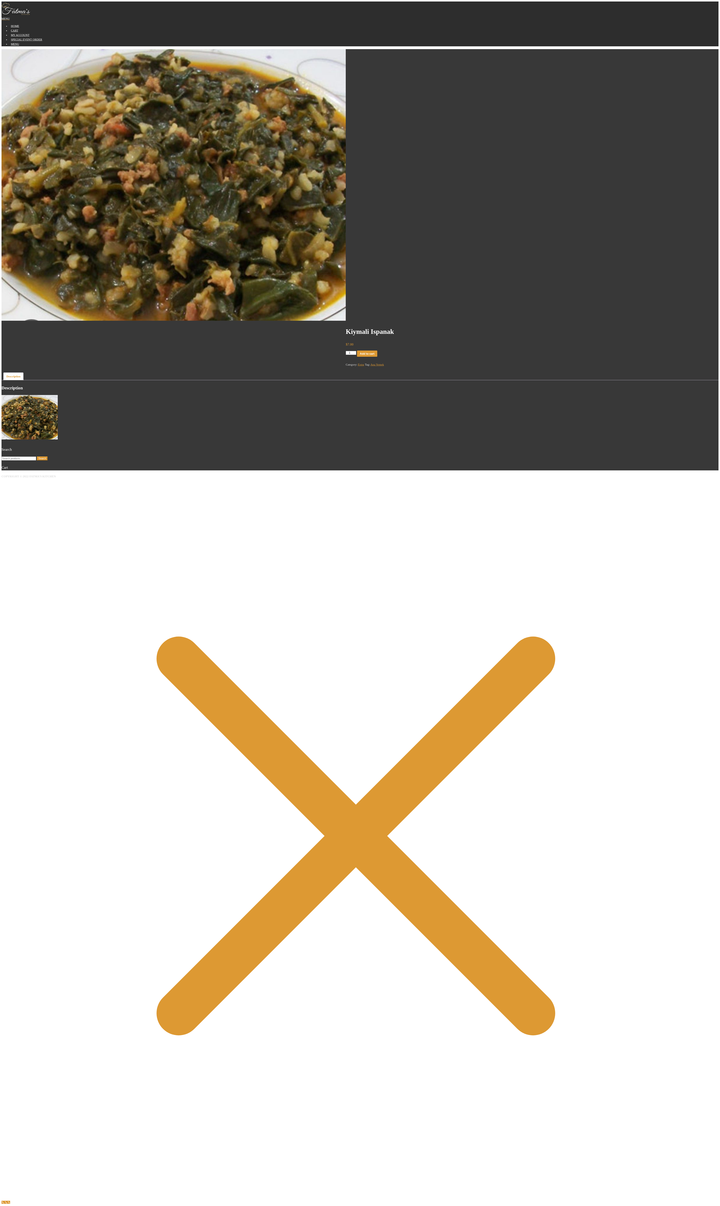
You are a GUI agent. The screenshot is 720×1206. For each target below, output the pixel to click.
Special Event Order (26, 39)
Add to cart (367, 353)
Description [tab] (13, 376)
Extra (361, 364)
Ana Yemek (377, 364)
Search (42, 458)
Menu (15, 44)
